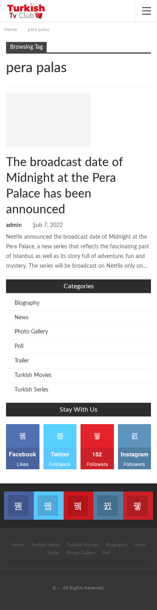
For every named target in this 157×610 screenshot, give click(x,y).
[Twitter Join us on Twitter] (49, 500)
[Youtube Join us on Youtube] (78, 500)
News (47, 97)
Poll (18, 346)
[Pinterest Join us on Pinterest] (138, 500)
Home (17, 544)
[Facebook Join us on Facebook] (19, 500)
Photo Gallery (31, 332)
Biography (26, 303)
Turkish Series (31, 390)
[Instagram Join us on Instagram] (108, 500)
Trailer (21, 361)
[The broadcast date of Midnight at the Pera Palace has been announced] (48, 120)
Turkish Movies (33, 375)
